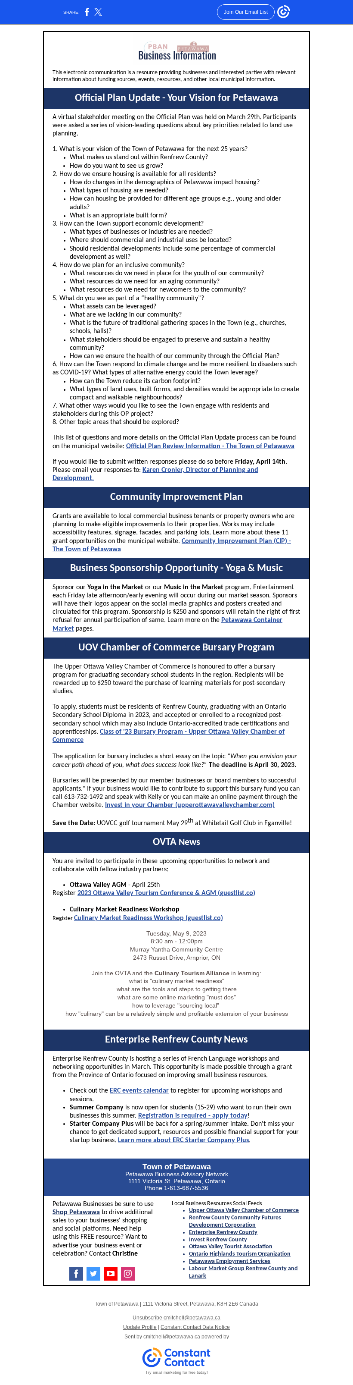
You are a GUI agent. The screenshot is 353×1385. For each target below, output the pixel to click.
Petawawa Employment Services (229, 1261)
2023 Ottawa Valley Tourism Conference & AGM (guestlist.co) (166, 893)
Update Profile (140, 1327)
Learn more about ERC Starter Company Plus (183, 1140)
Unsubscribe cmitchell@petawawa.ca (176, 1318)
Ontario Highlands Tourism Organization (240, 1254)
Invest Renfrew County (218, 1240)
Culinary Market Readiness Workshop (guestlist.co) (148, 918)
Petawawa (192, 1166)
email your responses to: (106, 470)
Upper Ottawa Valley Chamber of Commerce (244, 1210)
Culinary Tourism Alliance (192, 973)
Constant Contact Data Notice (195, 1327)
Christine (125, 1253)
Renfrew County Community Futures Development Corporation (235, 1221)
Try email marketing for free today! (177, 1372)
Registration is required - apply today (193, 1115)
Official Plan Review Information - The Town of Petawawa (210, 446)
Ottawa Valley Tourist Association (230, 1247)
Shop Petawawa (76, 1212)
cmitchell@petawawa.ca (171, 1337)
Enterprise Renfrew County (223, 1232)
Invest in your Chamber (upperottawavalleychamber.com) (190, 805)
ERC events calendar (139, 1090)
